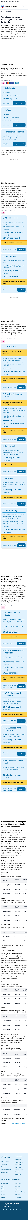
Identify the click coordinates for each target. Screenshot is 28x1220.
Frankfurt (18, 1183)
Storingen (4, 1167)
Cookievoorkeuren (7, 1206)
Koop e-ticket (18, 103)
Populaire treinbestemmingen (10, 1179)
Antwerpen (4, 1183)
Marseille (17, 1194)
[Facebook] (6, 1209)
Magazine (18, 1174)
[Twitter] (3, 1209)
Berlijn (3, 1186)
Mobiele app (5, 1161)
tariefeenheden (13, 945)
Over (3, 1204)
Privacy (15, 1204)
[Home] (2, 11)
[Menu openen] (26, 6)
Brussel (3, 1194)
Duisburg (18, 1186)
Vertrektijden (5, 1164)
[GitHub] (20, 1209)
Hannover (18, 1189)
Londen (3, 1192)
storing (3, 1)
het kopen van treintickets (18, 1123)
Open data (9, 1204)
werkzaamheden (10, 1)
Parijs (2, 1189)
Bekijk (20, 249)
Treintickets (8, 11)
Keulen (3, 1197)
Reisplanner (18, 1159)
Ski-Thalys (18, 1197)
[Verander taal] (22, 6)
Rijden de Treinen (14, 1203)
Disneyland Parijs (20, 1192)
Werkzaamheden (6, 1169)
